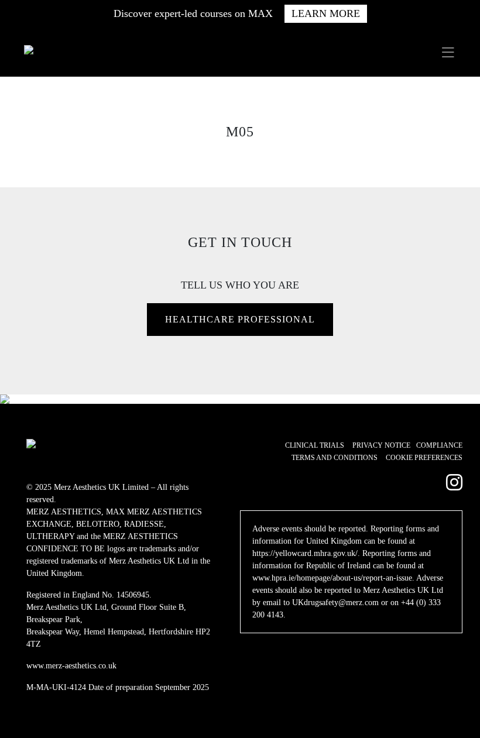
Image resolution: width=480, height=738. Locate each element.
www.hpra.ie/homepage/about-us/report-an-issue (332, 578)
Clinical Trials (314, 445)
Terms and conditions (335, 458)
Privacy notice (381, 445)
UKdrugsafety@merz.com (335, 602)
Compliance (439, 445)
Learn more (326, 13)
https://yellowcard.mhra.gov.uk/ (305, 553)
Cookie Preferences (424, 458)
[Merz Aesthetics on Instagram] (454, 482)
